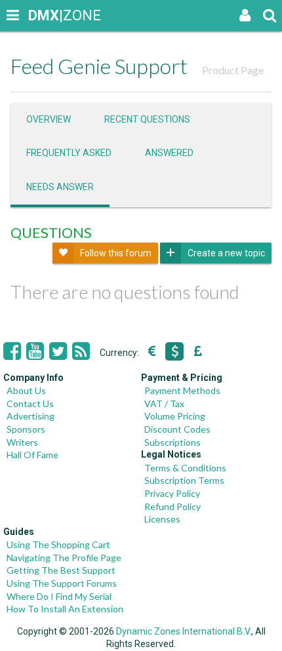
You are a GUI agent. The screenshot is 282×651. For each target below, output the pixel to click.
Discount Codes (177, 429)
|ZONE (40, 15)
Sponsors (26, 429)
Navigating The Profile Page (64, 557)
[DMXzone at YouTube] (35, 351)
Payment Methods (182, 390)
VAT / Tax (164, 403)
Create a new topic (226, 253)
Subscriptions (172, 442)
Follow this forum (115, 253)
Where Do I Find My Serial (59, 596)
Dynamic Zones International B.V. (183, 631)
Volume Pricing (174, 416)
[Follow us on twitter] (58, 351)
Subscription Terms (184, 480)
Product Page (233, 70)
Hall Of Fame (32, 454)
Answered (169, 153)
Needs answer (60, 187)
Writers (22, 442)
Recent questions (147, 119)
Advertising (30, 416)
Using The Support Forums (62, 583)
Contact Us (30, 403)
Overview (48, 119)
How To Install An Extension (65, 608)
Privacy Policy (172, 493)
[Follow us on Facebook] (12, 351)
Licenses (162, 518)
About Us (26, 390)
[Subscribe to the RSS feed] (81, 351)
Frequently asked (68, 153)
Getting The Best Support (61, 570)
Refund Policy (172, 506)
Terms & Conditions (185, 467)
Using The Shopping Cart (58, 544)
